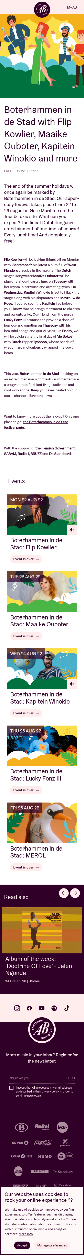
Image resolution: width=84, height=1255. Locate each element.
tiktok (67, 1008)
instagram (17, 1008)
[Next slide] (75, 893)
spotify (54, 1008)
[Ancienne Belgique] (42, 9)
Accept (22, 1245)
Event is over (23, 559)
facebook (29, 1008)
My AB (72, 7)
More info (26, 1234)
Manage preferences (52, 1245)
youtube (41, 1008)
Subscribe (72, 1078)
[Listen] (72, 530)
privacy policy (50, 1091)
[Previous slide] (64, 893)
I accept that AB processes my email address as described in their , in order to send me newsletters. (44, 1091)
